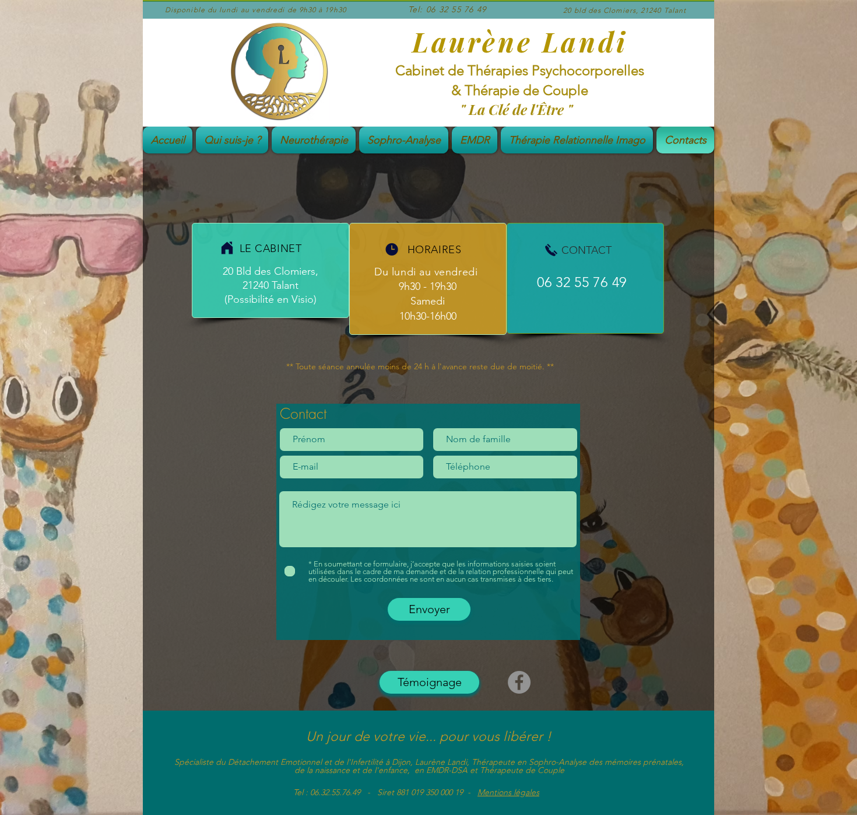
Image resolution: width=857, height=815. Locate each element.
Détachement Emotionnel (275, 762)
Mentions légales (508, 792)
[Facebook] (519, 682)
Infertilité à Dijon (380, 762)
